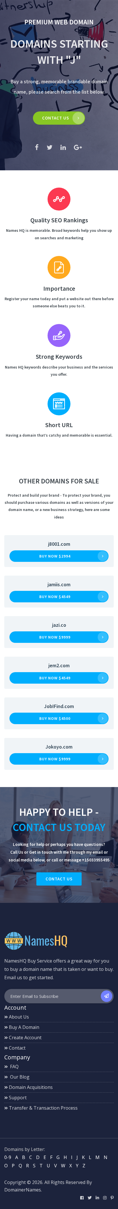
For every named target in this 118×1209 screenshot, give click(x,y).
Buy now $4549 (54, 596)
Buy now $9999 (54, 637)
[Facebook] (82, 1197)
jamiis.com (59, 584)
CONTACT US (55, 118)
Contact (17, 1048)
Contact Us (59, 879)
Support (18, 1097)
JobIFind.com (59, 706)
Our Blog (19, 1077)
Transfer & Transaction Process (43, 1108)
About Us (19, 1017)
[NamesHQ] (35, 940)
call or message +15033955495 (81, 860)
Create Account (25, 1037)
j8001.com (59, 544)
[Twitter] (90, 1197)
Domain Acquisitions (31, 1087)
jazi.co (59, 625)
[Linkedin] (97, 1197)
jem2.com (59, 665)
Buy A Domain (24, 1027)
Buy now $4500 (54, 718)
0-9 (7, 1157)
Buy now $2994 (54, 556)
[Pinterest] (112, 1197)
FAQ (14, 1066)
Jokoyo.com (59, 746)
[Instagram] (105, 1197)
